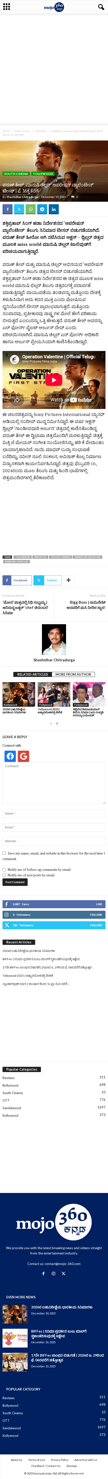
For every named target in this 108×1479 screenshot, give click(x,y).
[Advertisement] (54, 69)
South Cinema (22, 130)
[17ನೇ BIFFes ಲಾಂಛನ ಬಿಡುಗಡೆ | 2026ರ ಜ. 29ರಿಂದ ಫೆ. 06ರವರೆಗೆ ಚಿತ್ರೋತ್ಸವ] (15, 1362)
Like (99, 904)
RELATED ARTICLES (32, 674)
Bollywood (10, 1085)
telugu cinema (60, 557)
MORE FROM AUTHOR (73, 674)
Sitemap (71, 1465)
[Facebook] (8, 209)
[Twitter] (19, 209)
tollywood (22, 557)
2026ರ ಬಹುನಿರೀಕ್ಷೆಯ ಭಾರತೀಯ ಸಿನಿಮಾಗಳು (14, 711)
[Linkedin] (54, 209)
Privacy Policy (60, 1459)
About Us (16, 1459)
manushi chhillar (16, 561)
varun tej (40, 557)
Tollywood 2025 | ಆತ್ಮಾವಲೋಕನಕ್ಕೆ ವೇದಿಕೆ (50, 711)
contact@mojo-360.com (63, 1264)
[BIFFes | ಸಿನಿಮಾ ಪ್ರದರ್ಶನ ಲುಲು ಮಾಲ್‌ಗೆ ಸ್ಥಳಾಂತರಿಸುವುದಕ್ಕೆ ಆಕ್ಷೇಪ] (15, 1338)
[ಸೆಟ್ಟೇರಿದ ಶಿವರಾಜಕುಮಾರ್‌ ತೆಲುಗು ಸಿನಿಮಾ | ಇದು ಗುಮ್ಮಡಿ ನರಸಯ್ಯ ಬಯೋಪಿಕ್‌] (89, 694)
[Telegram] (42, 209)
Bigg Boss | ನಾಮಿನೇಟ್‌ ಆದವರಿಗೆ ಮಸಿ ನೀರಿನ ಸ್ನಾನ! (86, 605)
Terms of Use (36, 1459)
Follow (96, 915)
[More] (68, 580)
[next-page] (57, 723)
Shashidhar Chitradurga (22, 196)
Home (6, 130)
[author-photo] (54, 639)
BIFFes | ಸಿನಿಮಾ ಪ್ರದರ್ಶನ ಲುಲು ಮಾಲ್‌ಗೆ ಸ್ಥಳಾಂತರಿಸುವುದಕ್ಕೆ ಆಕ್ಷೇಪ (41, 959)
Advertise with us (85, 1459)
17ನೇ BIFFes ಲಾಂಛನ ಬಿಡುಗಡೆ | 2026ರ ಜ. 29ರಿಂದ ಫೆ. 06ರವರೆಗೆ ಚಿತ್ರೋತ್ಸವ (47, 967)
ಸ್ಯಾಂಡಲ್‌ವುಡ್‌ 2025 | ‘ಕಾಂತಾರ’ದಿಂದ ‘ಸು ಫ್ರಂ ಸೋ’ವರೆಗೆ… (36, 984)
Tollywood (40, 130)
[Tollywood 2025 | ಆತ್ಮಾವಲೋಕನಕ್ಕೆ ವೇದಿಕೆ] (54, 694)
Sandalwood (12, 1108)
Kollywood (10, 704)
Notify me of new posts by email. (31, 875)
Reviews (9, 1078)
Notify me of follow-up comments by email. (39, 869)
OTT (6, 1100)
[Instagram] (54, 1274)
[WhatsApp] (31, 209)
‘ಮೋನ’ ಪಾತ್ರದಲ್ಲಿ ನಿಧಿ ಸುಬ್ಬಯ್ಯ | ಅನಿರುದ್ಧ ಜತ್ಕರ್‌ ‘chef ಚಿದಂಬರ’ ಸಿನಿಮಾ (25, 607)
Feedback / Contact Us (46, 1465)
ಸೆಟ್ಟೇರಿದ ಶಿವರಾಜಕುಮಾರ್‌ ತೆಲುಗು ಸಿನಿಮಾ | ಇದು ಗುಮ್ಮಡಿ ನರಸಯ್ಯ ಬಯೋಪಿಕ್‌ (88, 712)
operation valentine (87, 557)
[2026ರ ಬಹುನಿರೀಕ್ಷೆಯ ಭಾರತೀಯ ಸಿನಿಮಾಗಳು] (19, 694)
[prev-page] (50, 723)
